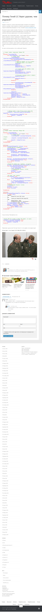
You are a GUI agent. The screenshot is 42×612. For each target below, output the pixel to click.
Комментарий (6, 316)
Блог (4, 542)
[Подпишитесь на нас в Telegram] (39, 608)
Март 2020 (5, 532)
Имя (4, 324)
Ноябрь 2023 (5, 429)
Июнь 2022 (5, 471)
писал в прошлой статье (30, 27)
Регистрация (5, 572)
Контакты (14, 5)
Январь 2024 (5, 424)
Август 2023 (5, 436)
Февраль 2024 (5, 422)
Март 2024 (5, 419)
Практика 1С (5, 11)
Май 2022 (5, 473)
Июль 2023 (5, 439)
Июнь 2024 (5, 412)
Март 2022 (5, 478)
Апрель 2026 (5, 358)
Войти (4, 575)
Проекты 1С (5, 557)
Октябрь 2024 (5, 402)
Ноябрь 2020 (5, 517)
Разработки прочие (30, 5)
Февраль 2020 (5, 534)
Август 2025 (5, 378)
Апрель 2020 (5, 529)
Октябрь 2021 (5, 490)
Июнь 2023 (5, 441)
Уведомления (16, 296)
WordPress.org (5, 582)
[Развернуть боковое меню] (40, 11)
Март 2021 (5, 507)
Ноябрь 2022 (5, 458)
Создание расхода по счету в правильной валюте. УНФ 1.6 (18, 285)
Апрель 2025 (5, 387)
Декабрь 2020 (5, 515)
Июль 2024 (5, 409)
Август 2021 (5, 495)
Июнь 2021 (5, 500)
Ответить (7, 304)
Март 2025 (5, 390)
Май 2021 (5, 502)
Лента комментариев (7, 580)
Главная (3, 5)
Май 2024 (5, 414)
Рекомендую (15, 8)
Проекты (3, 8)
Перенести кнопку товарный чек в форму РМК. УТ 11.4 (6, 285)
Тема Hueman (14, 609)
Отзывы (36, 5)
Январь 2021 (5, 512)
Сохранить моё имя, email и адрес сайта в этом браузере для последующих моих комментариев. (18, 333)
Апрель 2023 (5, 446)
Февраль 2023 (5, 451)
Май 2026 (5, 356)
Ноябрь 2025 (5, 370)
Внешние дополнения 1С (7, 545)
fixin (3, 22)
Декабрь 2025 (5, 368)
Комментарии (7, 296)
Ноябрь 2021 (5, 488)
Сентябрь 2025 (6, 375)
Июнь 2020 (5, 524)
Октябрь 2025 (5, 373)
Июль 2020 (5, 522)
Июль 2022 (5, 468)
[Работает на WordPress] (6, 609)
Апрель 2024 (5, 417)
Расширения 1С (6, 562)
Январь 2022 (5, 483)
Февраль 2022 (5, 480)
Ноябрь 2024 (5, 400)
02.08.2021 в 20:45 (14, 306)
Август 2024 (5, 407)
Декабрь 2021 (5, 485)
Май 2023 (5, 444)
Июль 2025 (5, 380)
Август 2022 (5, 466)
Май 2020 (5, 527)
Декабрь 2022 (5, 456)
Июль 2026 (5, 351)
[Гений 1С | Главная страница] (7, 2)
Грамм (4, 547)
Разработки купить (21, 5)
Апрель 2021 (5, 505)
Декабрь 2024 (5, 397)
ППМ (4, 552)
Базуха (4, 540)
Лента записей (5, 577)
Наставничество (6, 550)
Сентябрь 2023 (6, 434)
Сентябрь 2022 (6, 463)
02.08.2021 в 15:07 (12, 299)
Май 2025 (5, 385)
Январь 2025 (5, 395)
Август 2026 (5, 348)
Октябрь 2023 (5, 431)
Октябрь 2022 (5, 461)
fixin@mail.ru (4, 587)
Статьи (4, 567)
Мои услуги (9, 5)
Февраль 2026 (5, 363)
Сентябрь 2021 (6, 493)
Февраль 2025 (5, 392)
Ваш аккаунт (9, 8)
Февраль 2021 (5, 510)
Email (21, 324)
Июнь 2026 (5, 353)
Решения (4, 564)
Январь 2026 (5, 365)
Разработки (5, 559)
